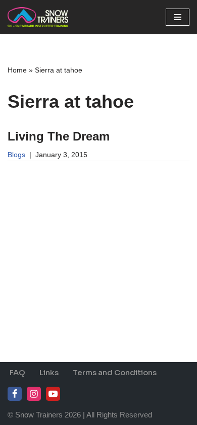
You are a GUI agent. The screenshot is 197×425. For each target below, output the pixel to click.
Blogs (16, 155)
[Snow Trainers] (38, 17)
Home (17, 70)
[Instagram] (34, 394)
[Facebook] (15, 394)
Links (49, 372)
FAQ (17, 372)
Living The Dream (59, 136)
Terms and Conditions (115, 372)
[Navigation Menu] (177, 17)
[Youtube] (53, 394)
